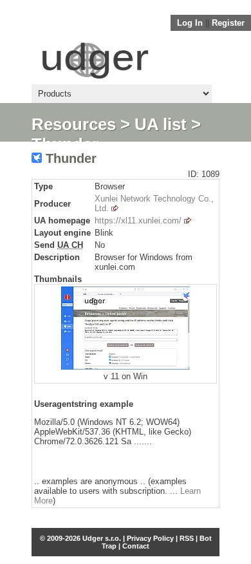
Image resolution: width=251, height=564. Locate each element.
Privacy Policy (150, 538)
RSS (187, 538)
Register (228, 23)
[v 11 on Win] (125, 366)
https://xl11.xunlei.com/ (138, 220)
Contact (135, 546)
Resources (74, 124)
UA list (161, 124)
